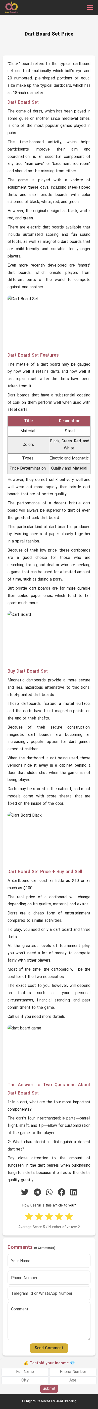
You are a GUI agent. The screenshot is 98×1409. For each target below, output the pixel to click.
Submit (49, 1389)
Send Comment (49, 1348)
